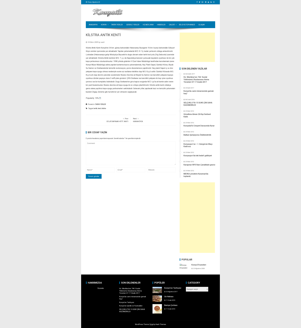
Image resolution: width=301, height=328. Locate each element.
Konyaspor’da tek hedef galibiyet (198, 155)
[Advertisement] (197, 47)
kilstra (104, 108)
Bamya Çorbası (170, 305)
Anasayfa (93, 25)
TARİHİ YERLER (117, 25)
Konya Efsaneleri (198, 265)
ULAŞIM (201, 25)
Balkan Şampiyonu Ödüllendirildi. (198, 135)
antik (95, 108)
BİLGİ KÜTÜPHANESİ (187, 25)
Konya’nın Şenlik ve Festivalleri (130, 306)
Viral (151, 324)
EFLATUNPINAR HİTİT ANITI (117, 120)
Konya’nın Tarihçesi (126, 302)
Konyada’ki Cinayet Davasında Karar (199, 126)
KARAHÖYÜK (138, 120)
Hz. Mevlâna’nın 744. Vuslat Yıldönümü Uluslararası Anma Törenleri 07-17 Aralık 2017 (196, 79)
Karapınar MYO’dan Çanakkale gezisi (199, 165)
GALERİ (172, 25)
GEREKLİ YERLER (132, 25)
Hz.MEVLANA (148, 25)
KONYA (104, 25)
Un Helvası (168, 296)
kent (99, 108)
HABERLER (161, 25)
